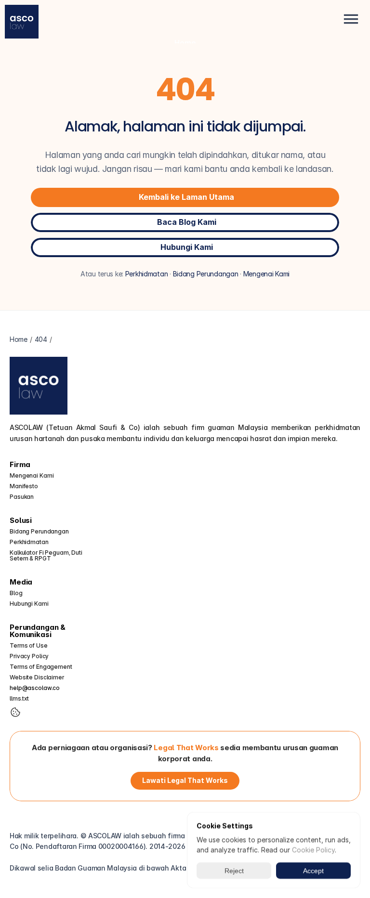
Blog (16, 593)
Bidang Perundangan (205, 274)
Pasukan (22, 496)
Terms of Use (29, 645)
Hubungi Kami (29, 603)
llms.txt (19, 698)
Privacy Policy (29, 656)
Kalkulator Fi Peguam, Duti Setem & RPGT (47, 555)
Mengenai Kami (266, 274)
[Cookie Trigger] (15, 712)
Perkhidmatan (146, 274)
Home (185, 43)
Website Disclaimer (37, 677)
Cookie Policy (313, 850)
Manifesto (24, 486)
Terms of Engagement (41, 666)
